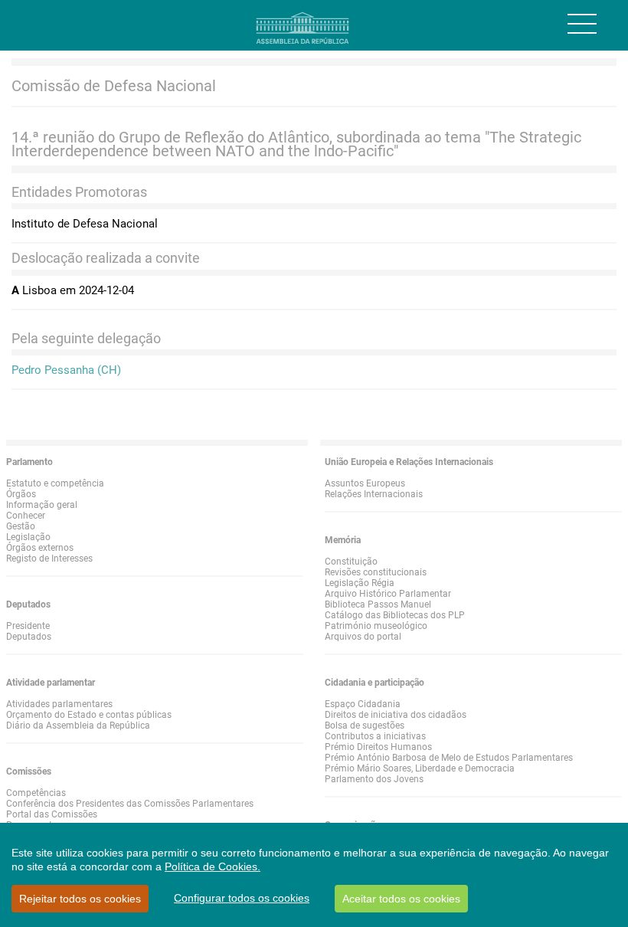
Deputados (28, 636)
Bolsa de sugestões (364, 725)
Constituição (351, 561)
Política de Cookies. (212, 866)
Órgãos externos (40, 547)
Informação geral (41, 505)
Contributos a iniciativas (375, 736)
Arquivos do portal (363, 636)
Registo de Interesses (49, 558)
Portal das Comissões (51, 814)
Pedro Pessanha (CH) (66, 370)
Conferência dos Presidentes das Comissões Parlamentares (129, 803)
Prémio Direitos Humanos (378, 747)
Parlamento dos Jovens (374, 779)
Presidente (28, 626)
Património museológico (376, 626)
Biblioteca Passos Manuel (378, 604)
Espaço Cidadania (363, 704)
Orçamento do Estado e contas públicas (89, 714)
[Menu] (582, 23)
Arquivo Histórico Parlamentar (388, 593)
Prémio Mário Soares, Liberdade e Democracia (420, 768)
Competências (36, 793)
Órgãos (21, 494)
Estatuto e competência (55, 483)
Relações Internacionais (374, 494)
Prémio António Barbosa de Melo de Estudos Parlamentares (449, 757)
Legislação (28, 537)
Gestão (20, 526)
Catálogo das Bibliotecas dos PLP (395, 615)
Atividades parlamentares (59, 704)
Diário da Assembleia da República (78, 725)
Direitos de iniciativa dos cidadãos (395, 714)
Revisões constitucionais (376, 572)
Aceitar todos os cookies (401, 899)
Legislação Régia (359, 583)
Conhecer (25, 515)
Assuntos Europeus (365, 483)
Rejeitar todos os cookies (80, 899)
